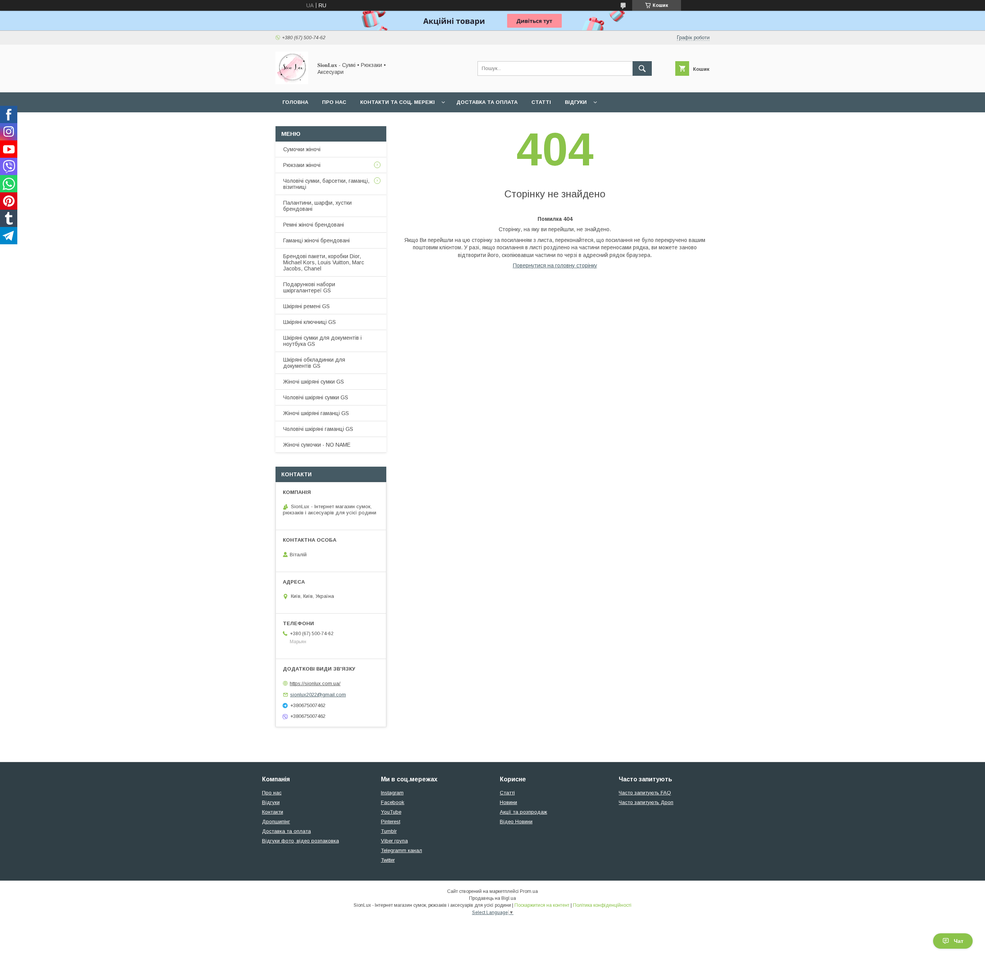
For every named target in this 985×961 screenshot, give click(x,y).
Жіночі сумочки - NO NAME (317, 445)
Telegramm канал (401, 850)
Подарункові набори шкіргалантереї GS (309, 287)
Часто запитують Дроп (646, 802)
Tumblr (389, 831)
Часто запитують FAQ (645, 793)
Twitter (388, 860)
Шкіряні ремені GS (306, 306)
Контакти (272, 812)
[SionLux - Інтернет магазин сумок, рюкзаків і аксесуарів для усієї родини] (291, 82)
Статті (541, 102)
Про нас (334, 102)
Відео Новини (516, 821)
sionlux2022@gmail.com (318, 694)
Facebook (392, 802)
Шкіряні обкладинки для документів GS (314, 363)
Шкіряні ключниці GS (309, 322)
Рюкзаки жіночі (302, 165)
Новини (508, 802)
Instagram (392, 793)
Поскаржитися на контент (541, 905)
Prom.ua (529, 891)
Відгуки (576, 102)
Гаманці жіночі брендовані (316, 240)
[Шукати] (642, 68)
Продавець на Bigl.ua (492, 898)
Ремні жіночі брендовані (313, 225)
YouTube (391, 812)
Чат (958, 941)
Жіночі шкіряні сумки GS (313, 382)
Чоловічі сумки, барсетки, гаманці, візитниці (326, 184)
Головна (295, 102)
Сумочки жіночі (302, 149)
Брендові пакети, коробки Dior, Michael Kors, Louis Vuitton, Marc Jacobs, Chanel (323, 262)
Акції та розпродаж (523, 812)
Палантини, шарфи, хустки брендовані (317, 206)
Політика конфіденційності (602, 905)
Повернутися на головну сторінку (555, 265)
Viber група (394, 841)
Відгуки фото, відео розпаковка (300, 841)
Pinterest (390, 821)
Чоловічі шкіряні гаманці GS (318, 429)
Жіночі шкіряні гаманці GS (316, 413)
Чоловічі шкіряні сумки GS (315, 397)
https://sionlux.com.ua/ (315, 683)
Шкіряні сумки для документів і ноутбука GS (322, 341)
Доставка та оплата (487, 102)
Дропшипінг (276, 821)
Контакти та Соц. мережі (397, 102)
